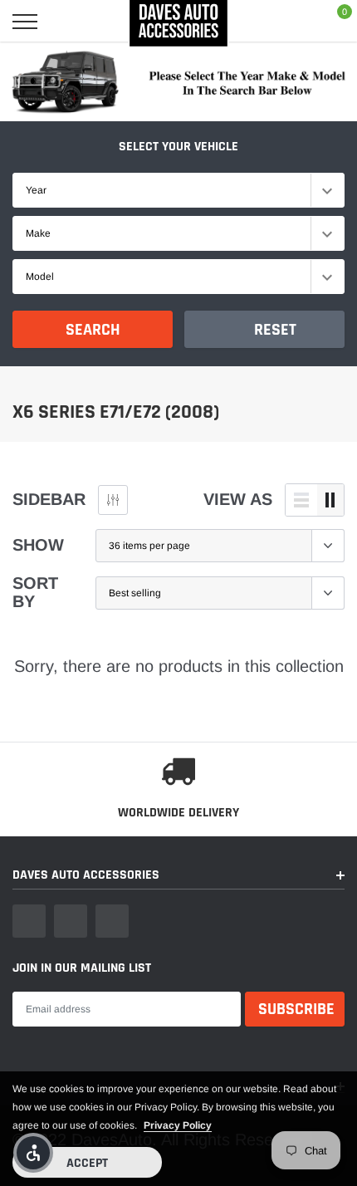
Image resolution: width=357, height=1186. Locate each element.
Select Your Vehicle (178, 146)
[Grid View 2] (330, 500)
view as (237, 499)
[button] (33, 1153)
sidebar (49, 499)
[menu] (24, 21)
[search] (69, 21)
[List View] (301, 500)
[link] (29, 921)
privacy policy (178, 1125)
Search (93, 330)
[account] (293, 21)
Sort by (35, 592)
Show (38, 545)
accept (87, 1163)
